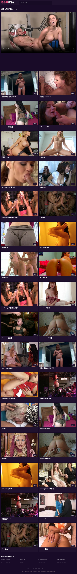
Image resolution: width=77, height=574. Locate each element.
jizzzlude (22, 562)
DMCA (28, 569)
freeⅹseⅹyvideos (5, 559)
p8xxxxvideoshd (61, 559)
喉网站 (7, 2)
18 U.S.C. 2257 (36, 569)
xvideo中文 (22, 559)
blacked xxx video (61, 562)
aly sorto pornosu (5, 562)
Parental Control (46, 569)
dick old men (41, 562)
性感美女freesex (42, 559)
